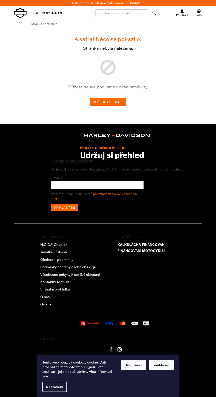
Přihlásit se (64, 207)
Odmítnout (133, 365)
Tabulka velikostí (53, 252)
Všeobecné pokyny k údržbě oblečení (70, 274)
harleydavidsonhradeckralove (119, 349)
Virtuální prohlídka (55, 289)
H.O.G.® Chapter (53, 244)
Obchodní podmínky (56, 259)
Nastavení (54, 387)
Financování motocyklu (141, 251)
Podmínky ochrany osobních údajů (68, 267)
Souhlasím (161, 365)
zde (45, 376)
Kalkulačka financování (141, 245)
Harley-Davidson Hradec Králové (111, 349)
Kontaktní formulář (55, 282)
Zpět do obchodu (108, 102)
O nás (45, 297)
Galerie (45, 304)
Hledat (152, 13)
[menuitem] (49, 13)
